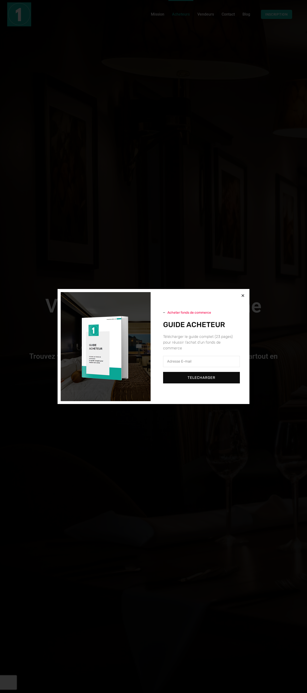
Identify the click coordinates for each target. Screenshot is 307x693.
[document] (153, 346)
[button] (243, 295)
